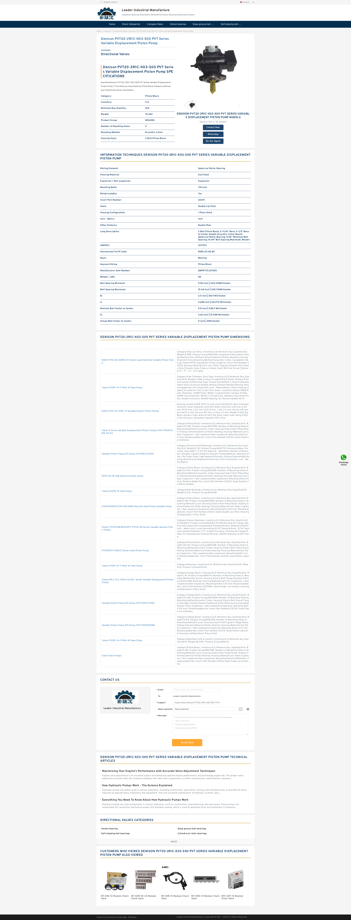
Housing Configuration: (112, 212)
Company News (155, 24)
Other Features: (108, 225)
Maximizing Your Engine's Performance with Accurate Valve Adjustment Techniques (158, 771)
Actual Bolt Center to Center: (116, 321)
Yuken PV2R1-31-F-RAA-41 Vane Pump (122, 566)
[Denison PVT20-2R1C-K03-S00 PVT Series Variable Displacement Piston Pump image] (213, 67)
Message (161, 715)
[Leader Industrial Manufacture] (107, 13)
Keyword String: (109, 264)
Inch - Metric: (107, 219)
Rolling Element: (109, 168)
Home (112, 24)
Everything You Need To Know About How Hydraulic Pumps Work (145, 800)
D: (101, 314)
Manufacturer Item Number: (115, 270)
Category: (106, 96)
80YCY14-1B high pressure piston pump (122, 476)
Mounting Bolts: (108, 187)
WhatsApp (213, 134)
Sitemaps (132, 917)
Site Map (123, 917)
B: (101, 296)
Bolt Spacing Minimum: (112, 283)
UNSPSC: (105, 245)
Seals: (103, 206)
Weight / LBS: (107, 277)
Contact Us (112, 917)
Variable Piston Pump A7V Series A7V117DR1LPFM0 (128, 603)
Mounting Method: (110, 132)
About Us (101, 917)
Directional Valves (120, 31)
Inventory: (106, 102)
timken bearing (178, 24)
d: (101, 302)
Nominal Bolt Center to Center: (117, 308)
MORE (174, 841)
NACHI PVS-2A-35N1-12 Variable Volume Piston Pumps (130, 411)
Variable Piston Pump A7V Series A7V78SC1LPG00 (128, 454)
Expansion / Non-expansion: (115, 181)
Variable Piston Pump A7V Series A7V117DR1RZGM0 (128, 625)
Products (107, 31)
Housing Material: (110, 174)
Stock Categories (131, 24)
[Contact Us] (344, 460)
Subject (161, 703)
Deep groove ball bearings (205, 24)
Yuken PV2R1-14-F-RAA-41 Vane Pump (122, 640)
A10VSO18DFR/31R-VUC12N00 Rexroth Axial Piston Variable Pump (137, 506)
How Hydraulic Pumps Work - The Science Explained (137, 785)
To (159, 696)
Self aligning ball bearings (233, 24)
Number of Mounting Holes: (115, 126)
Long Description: (109, 231)
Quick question (165, 709)
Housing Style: (109, 138)
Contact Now (213, 127)
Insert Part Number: (111, 200)
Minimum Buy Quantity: (113, 108)
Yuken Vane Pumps (112, 655)
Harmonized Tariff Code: (113, 251)
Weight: (105, 114)
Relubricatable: (108, 193)
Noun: (103, 258)
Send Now (187, 742)
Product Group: (109, 120)
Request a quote (110, 2)
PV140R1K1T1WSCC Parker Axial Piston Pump (125, 550)
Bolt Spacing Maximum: (113, 289)
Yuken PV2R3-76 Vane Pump (117, 491)
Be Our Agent (213, 141)
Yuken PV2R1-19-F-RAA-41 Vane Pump (122, 387)
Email (160, 690)
